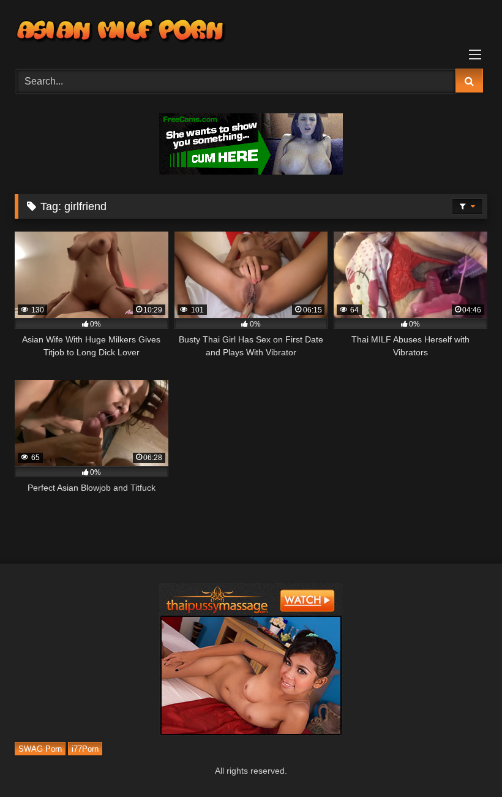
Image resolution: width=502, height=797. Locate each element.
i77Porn (85, 748)
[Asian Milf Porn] (251, 30)
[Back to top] (464, 760)
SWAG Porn (40, 748)
